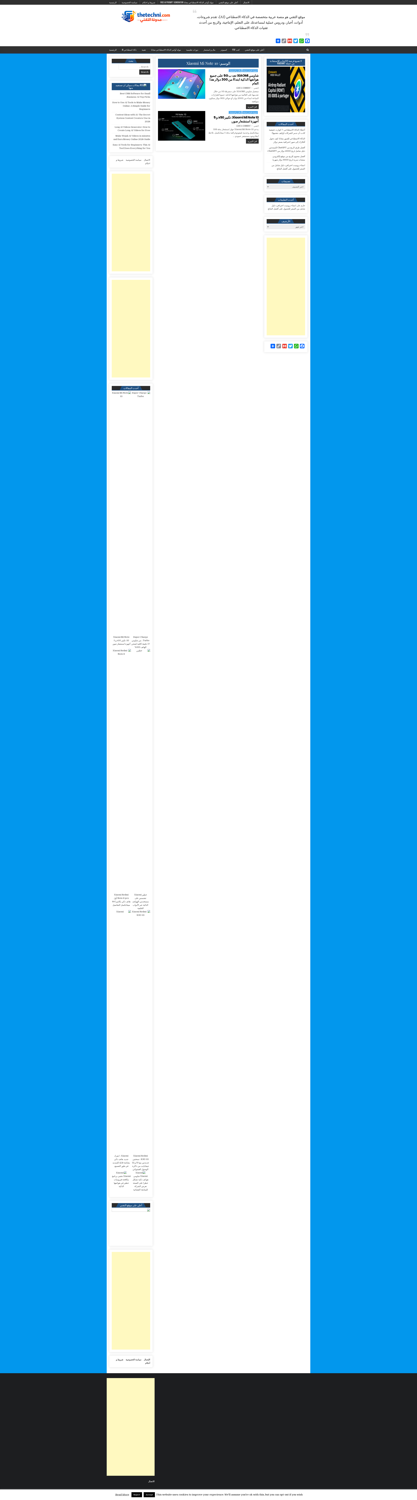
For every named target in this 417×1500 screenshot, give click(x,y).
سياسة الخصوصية (129, 2)
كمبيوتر (224, 49)
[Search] (308, 50)
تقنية (144, 49)
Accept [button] (149, 1494)
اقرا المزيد (251, 106)
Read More (122, 1494)
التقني (256, 88)
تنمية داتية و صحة (250, 70)
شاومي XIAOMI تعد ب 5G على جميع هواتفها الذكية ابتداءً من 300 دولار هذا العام (234, 79)
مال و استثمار (209, 49)
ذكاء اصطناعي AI (129, 49)
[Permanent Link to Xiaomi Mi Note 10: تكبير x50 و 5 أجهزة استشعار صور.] (181, 126)
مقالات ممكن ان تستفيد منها (127, 86)
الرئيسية (113, 2)
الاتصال (246, 2)
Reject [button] (136, 1494)
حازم (303, 205)
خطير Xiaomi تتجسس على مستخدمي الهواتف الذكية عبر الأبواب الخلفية (140, 901)
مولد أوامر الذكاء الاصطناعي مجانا (166, 49)
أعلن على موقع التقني (228, 2)
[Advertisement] (286, 286)
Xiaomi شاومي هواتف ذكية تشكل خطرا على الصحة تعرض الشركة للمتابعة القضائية (140, 1183)
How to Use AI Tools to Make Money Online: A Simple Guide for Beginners (131, 106)
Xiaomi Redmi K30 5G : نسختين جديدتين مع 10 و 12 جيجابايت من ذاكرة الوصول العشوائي (140, 1163)
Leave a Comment (243, 88)
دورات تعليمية (192, 49)
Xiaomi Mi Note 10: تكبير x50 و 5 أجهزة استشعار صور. (236, 119)
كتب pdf (236, 49)
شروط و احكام (148, 2)
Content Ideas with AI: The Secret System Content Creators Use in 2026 (132, 118)
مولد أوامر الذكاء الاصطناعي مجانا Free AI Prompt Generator (187, 2)
